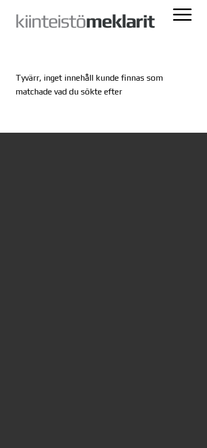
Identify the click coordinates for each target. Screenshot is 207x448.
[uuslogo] (85, 22)
